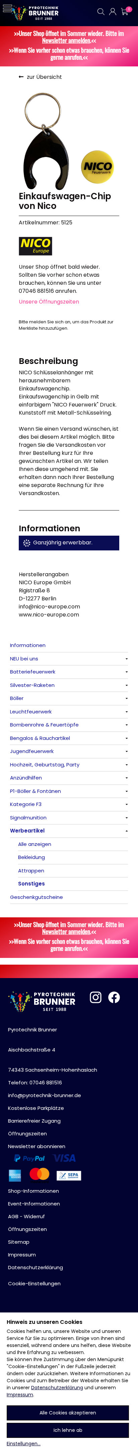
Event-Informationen (34, 1203)
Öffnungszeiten (27, 1133)
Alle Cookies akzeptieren (68, 1412)
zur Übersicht (44, 77)
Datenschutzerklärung (57, 1387)
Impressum (20, 1394)
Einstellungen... (24, 1443)
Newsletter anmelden (66, 40)
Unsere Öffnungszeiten (49, 302)
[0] (124, 11)
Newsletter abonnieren (36, 1146)
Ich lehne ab (68, 1430)
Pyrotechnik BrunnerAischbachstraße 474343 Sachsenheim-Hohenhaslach (52, 1049)
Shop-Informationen (33, 1190)
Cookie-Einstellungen (34, 1283)
